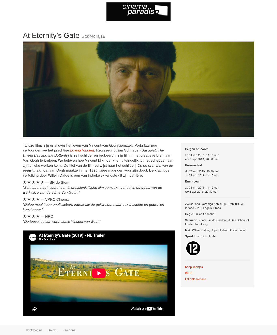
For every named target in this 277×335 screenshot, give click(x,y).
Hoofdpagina (34, 330)
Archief (52, 330)
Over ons (69, 330)
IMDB (188, 273)
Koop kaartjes (194, 267)
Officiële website (195, 279)
